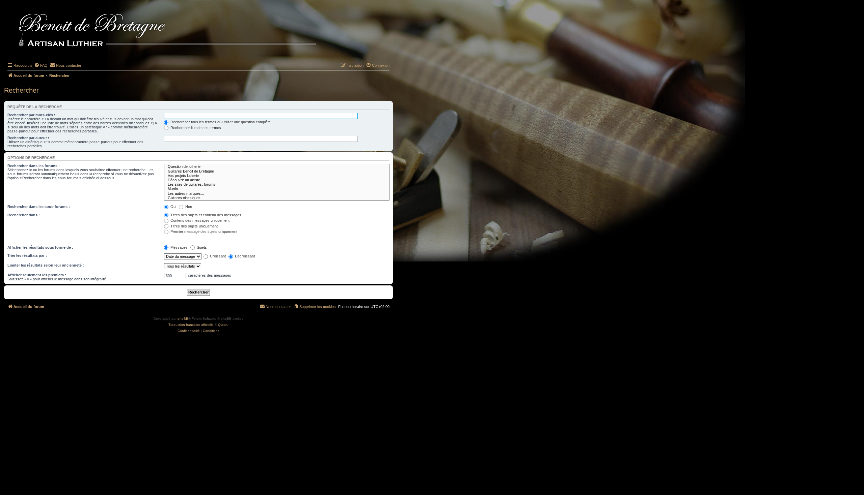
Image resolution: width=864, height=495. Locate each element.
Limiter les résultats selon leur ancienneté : (45, 265)
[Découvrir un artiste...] (277, 180)
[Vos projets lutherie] (277, 176)
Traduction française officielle (191, 325)
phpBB (183, 318)
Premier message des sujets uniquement (203, 231)
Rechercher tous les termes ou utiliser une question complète (220, 122)
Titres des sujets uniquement (193, 226)
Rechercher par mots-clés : (31, 115)
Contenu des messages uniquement (199, 220)
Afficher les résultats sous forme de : (40, 247)
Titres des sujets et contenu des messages (205, 215)
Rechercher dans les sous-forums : (38, 207)
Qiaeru (223, 325)
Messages (178, 247)
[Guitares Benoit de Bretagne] (277, 171)
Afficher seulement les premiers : (36, 275)
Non (188, 207)
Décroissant (244, 256)
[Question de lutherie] (277, 166)
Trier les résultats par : (27, 255)
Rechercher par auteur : (28, 138)
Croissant (217, 256)
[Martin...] (277, 189)
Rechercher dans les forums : (33, 166)
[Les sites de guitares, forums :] (277, 184)
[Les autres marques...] (277, 193)
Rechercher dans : (23, 215)
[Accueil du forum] (178, 31)
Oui (172, 207)
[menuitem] (41, 65)
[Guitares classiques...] (277, 198)
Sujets (201, 247)
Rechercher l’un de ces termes (195, 128)
